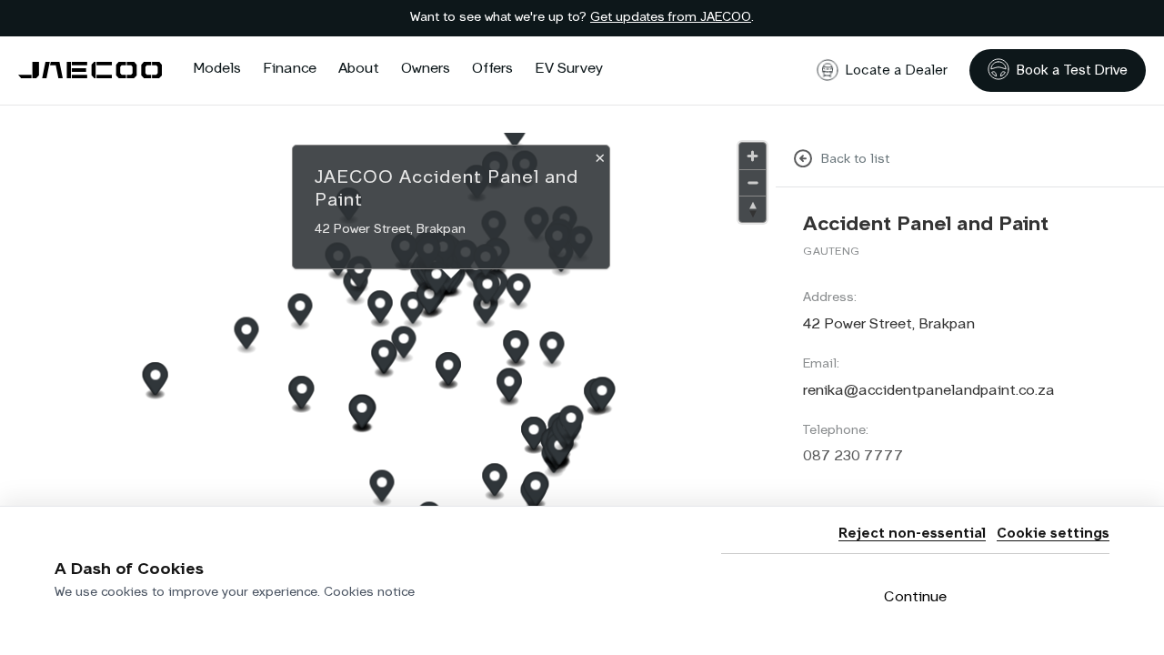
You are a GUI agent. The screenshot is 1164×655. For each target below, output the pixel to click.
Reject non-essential (912, 533)
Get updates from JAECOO (670, 17)
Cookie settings (1053, 533)
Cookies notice (369, 592)
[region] (388, 394)
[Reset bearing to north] (752, 209)
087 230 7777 (853, 456)
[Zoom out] (752, 182)
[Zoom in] (752, 156)
